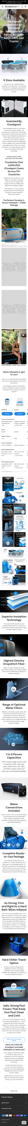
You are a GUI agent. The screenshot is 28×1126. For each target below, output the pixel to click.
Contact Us (4, 1122)
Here (9, 1079)
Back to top (14, 1091)
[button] (25, 6)
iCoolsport (7, 1119)
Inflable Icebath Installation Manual (14, 1039)
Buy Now (7, 413)
